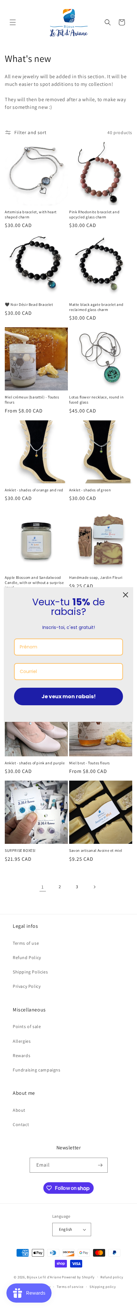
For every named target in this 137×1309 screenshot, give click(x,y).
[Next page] (94, 887)
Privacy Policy (26, 986)
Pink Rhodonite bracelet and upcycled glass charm (94, 214)
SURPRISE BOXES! (20, 850)
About (19, 1110)
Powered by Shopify (78, 1277)
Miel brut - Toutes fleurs (89, 762)
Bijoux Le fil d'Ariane (44, 1277)
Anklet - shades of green (90, 490)
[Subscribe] (100, 1165)
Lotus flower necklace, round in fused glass (96, 400)
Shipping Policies (30, 972)
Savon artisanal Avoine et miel (95, 850)
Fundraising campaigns (37, 1070)
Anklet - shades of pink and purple (35, 762)
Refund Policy (27, 957)
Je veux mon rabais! (68, 696)
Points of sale (27, 1026)
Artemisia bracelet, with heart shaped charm (31, 214)
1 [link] (42, 887)
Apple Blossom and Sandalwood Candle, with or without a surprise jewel (34, 582)
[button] (13, 22)
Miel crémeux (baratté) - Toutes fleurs (32, 400)
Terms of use (26, 943)
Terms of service (70, 1286)
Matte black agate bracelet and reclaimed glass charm (96, 307)
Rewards (21, 1055)
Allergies (22, 1041)
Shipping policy (103, 1286)
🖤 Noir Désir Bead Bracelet (29, 304)
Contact (21, 1124)
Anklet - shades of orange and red (34, 490)
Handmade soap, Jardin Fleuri (96, 577)
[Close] (125, 594)
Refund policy (111, 1277)
